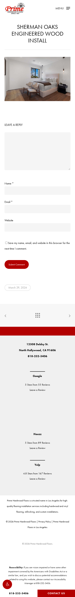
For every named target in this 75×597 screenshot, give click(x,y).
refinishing (30, 511)
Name (9, 183)
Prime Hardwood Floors (18, 500)
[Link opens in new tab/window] (27, 365)
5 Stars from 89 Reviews (37, 443)
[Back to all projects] (37, 314)
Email (9, 202)
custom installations (49, 511)
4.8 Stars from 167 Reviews (37, 473)
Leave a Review (37, 390)
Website (9, 220)
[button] (7, 584)
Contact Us (56, 593)
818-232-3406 (19, 593)
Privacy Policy (44, 521)
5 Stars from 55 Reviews (37, 384)
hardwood (54, 506)
